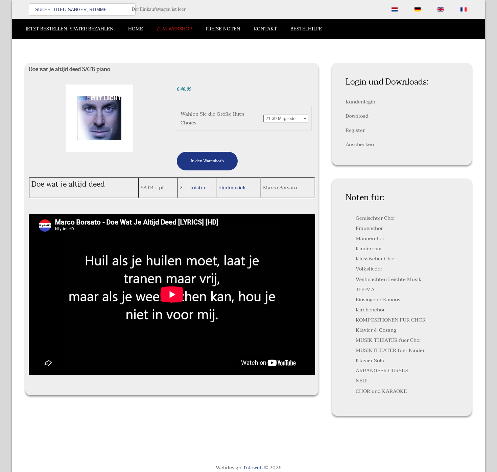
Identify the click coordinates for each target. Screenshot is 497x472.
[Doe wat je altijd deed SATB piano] (99, 118)
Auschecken (360, 144)
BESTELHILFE (306, 29)
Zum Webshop (174, 29)
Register (355, 130)
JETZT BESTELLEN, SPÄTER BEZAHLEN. (70, 29)
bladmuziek (232, 187)
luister (198, 187)
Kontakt (265, 29)
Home (135, 29)
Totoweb (253, 467)
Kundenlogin (360, 101)
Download (357, 116)
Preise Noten (223, 29)
